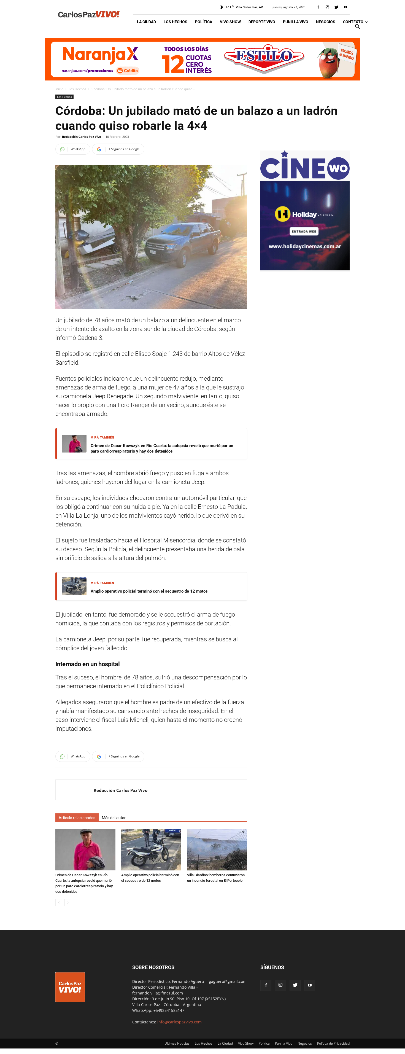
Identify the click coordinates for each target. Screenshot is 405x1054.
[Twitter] (336, 7)
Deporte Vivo (262, 22)
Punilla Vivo (295, 22)
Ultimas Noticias (177, 1043)
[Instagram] (327, 7)
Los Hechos (175, 22)
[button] (357, 27)
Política (203, 22)
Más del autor (114, 818)
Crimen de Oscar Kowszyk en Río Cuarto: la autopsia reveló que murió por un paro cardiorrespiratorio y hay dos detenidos (162, 448)
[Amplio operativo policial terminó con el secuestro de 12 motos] (151, 849)
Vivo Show (230, 22)
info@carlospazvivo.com (179, 1022)
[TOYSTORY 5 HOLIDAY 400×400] (305, 268)
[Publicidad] (202, 59)
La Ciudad (146, 22)
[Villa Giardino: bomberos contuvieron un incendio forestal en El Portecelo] (217, 849)
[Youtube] (345, 7)
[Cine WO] (305, 178)
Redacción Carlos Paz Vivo (81, 137)
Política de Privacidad (333, 1043)
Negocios (325, 22)
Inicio (59, 89)
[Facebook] (318, 7)
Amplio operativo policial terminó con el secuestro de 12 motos (149, 591)
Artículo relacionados (77, 818)
